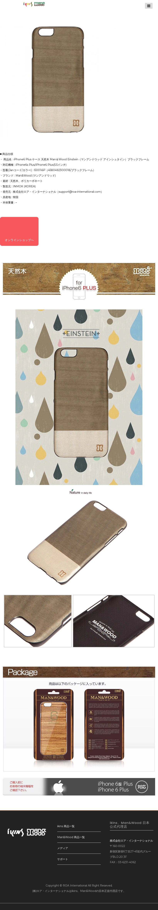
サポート (62, 859)
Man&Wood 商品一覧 (71, 837)
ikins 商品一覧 (66, 826)
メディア (62, 848)
